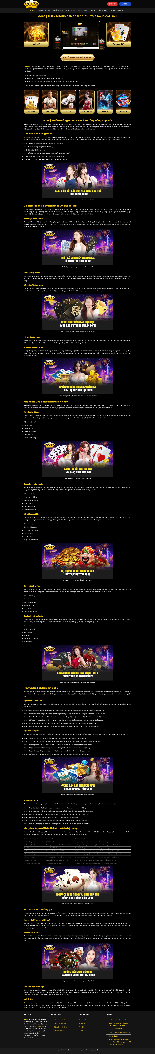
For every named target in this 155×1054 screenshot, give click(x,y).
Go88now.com (39, 1026)
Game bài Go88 (43, 10)
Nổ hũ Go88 (70, 10)
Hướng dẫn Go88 (98, 10)
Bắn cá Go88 (83, 10)
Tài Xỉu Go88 (57, 10)
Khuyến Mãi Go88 (117, 10)
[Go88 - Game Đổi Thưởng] (42, 4)
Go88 (32, 10)
